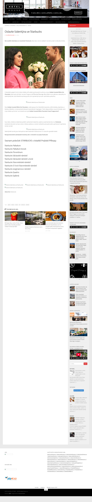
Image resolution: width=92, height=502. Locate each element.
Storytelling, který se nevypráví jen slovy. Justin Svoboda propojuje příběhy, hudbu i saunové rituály (81, 239)
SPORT (35, 22)
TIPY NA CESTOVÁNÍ (26, 22)
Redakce (43, 488)
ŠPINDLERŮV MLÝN (77, 19)
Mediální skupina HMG (52, 488)
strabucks (23, 204)
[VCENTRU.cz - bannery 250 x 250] (78, 153)
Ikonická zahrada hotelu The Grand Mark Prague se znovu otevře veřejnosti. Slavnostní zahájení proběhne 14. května (78, 215)
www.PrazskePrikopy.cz (52, 469)
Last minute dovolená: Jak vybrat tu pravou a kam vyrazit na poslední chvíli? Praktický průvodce (81, 290)
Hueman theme (22, 494)
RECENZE (25, 19)
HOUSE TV (7, 22)
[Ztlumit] (82, 65)
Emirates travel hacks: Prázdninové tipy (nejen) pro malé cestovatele (81, 304)
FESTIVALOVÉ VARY (65, 19)
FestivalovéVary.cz (51, 472)
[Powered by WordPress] (10, 494)
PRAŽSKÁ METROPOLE (73, 22)
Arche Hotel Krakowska (78, 85)
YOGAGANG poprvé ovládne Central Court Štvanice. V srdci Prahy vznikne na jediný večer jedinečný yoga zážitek (81, 138)
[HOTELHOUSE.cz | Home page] (14, 7)
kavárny (13, 204)
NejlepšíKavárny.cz (22, 25)
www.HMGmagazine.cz (65, 469)
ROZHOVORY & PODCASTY (46, 22)
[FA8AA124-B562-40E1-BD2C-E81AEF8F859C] (78, 271)
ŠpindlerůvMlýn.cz (68, 472)
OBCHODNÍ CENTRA (60, 22)
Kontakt (36, 488)
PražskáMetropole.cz (52, 470)
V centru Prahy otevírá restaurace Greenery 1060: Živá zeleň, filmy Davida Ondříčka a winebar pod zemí (81, 103)
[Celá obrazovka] (85, 359)
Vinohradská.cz (60, 472)
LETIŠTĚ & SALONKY (54, 19)
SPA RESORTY (44, 19)
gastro (9, 204)
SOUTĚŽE (18, 19)
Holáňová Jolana (10, 35)
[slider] (85, 65)
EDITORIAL (12, 19)
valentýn (27, 204)
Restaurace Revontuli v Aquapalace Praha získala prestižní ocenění (78, 325)
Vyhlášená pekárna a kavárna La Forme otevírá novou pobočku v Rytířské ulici (81, 112)
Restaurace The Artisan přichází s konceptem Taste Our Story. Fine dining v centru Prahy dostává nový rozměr (78, 198)
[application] (78, 65)
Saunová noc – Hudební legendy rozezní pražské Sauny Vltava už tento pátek (81, 258)
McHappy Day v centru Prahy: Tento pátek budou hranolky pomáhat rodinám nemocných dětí (14, 224)
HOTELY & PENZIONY (34, 19)
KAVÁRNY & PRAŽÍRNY (10, 25)
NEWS (6, 19)
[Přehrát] (71, 65)
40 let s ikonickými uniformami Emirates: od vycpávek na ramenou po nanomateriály (81, 298)
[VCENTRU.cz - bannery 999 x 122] (56, 13)
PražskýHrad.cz (78, 470)
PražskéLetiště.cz (70, 470)
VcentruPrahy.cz (61, 470)
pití (19, 204)
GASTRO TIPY (15, 22)
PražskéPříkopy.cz (75, 469)
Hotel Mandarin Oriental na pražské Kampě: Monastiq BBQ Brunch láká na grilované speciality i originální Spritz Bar (78, 181)
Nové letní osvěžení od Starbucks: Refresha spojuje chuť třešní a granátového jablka (81, 130)
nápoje (16, 204)
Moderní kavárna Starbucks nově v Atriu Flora (33, 228)
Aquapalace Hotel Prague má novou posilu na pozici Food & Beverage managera (77, 340)
